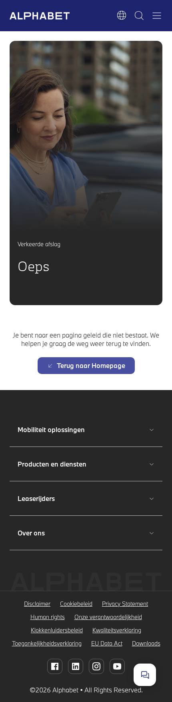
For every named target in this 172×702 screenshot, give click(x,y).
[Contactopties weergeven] (145, 675)
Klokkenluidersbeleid (57, 630)
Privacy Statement (125, 603)
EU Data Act (106, 643)
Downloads (146, 643)
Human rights (47, 617)
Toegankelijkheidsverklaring (47, 643)
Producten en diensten (52, 464)
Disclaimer (37, 603)
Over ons (44, 533)
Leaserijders (44, 498)
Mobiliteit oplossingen (51, 429)
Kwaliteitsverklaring (116, 630)
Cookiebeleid (76, 603)
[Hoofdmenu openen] (156, 15)
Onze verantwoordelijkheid (108, 617)
